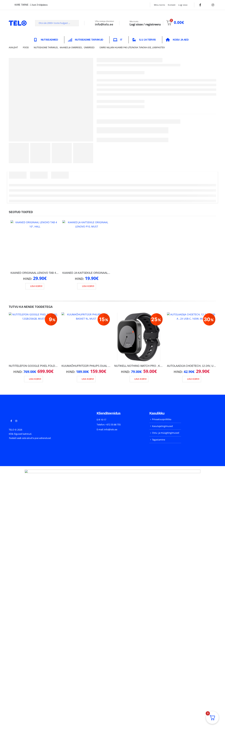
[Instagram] (212, 4)
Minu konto (159, 5)
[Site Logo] (18, 23)
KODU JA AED (181, 39)
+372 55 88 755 (113, 424)
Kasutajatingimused (162, 426)
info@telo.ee (110, 429)
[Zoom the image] (22, 413)
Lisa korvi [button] (36, 286)
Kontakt (171, 5)
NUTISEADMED (49, 39)
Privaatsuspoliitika (161, 419)
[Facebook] (200, 4)
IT (121, 39)
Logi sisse (182, 5)
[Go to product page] (35, 244)
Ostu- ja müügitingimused (165, 432)
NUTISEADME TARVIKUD (89, 39)
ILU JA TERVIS (147, 39)
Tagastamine (158, 439)
